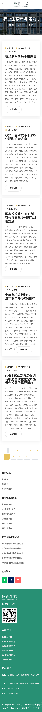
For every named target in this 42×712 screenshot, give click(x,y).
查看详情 (13, 109)
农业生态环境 (12, 52)
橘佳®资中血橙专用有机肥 (12, 558)
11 (35, 456)
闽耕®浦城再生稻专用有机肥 (12, 543)
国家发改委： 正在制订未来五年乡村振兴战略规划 (20, 218)
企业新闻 (5, 479)
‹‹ (4, 450)
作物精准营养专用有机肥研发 (13, 563)
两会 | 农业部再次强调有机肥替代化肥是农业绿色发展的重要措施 (20, 379)
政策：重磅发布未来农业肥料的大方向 (20, 137)
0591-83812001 (13, 688)
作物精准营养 (7, 659)
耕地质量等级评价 (8, 514)
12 (15, 463)
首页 (13, 25)
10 (27, 456)
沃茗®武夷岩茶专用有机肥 (12, 548)
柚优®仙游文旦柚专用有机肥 (12, 553)
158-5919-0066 (13, 693)
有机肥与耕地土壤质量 (20, 57)
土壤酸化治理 (7, 504)
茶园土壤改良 (7, 523)
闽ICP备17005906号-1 (30, 708)
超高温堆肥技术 (7, 650)
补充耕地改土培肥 (8, 509)
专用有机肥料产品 (8, 655)
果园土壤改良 (7, 528)
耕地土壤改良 (7, 519)
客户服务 (5, 604)
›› (27, 463)
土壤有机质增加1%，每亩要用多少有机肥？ (20, 297)
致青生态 (10, 48)
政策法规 (5, 484)
